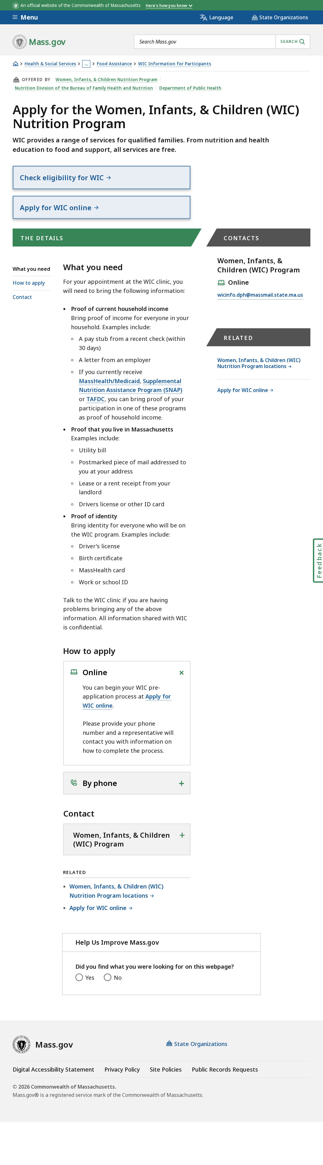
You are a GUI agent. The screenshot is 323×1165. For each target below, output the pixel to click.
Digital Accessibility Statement (53, 1069)
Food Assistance (114, 64)
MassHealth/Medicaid (109, 381)
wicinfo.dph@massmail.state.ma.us (260, 295)
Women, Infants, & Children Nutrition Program (106, 79)
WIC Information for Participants (174, 64)
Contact (22, 297)
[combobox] (222, 41)
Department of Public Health (190, 88)
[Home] (15, 63)
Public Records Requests (225, 1069)
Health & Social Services (50, 64)
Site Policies (166, 1069)
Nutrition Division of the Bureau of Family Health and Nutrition (84, 88)
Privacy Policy (122, 1069)
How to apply (29, 282)
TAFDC (95, 399)
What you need (31, 268)
